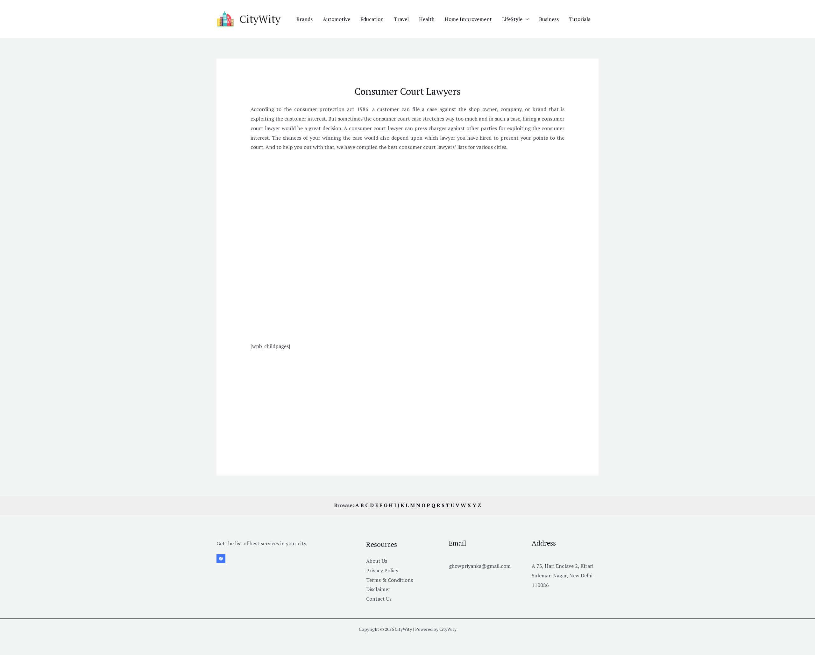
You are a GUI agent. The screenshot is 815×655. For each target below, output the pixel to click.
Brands (304, 19)
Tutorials (579, 19)
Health (427, 19)
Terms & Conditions (389, 579)
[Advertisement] (408, 201)
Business (549, 19)
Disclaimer (378, 589)
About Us (376, 560)
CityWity (259, 19)
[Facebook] (220, 558)
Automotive (336, 19)
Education (372, 19)
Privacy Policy (382, 570)
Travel (401, 19)
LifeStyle (512, 19)
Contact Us (379, 598)
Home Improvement (468, 19)
